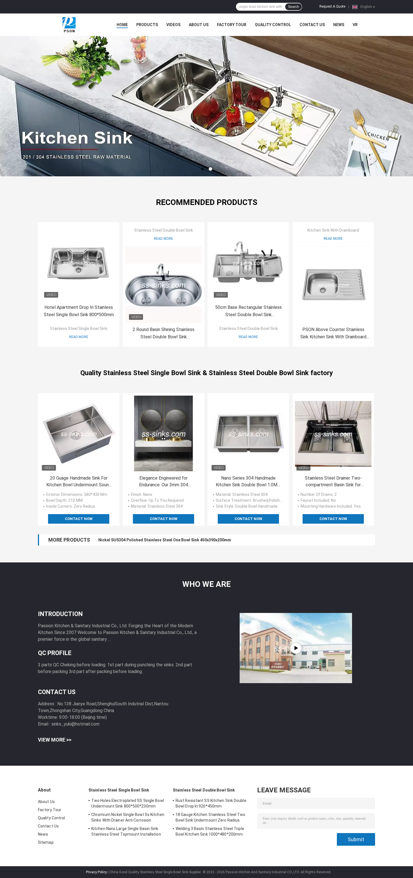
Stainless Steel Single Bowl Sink (78, 328)
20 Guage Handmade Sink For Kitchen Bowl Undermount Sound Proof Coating (78, 481)
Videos (173, 24)
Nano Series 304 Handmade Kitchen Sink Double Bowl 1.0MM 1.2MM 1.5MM (248, 481)
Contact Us (312, 24)
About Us (198, 24)
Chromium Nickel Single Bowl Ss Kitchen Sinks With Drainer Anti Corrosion (127, 817)
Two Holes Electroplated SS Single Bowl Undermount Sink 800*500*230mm (127, 803)
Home (122, 24)
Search (293, 7)
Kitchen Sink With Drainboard (333, 230)
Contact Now (78, 519)
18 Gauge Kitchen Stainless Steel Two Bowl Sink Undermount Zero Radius (211, 817)
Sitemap (46, 842)
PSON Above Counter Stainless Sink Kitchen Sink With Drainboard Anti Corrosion (333, 334)
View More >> (54, 740)
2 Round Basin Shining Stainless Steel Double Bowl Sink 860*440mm (163, 334)
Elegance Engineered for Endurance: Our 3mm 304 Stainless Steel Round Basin (163, 481)
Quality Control (273, 24)
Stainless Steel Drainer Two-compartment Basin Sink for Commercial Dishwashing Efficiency (333, 481)
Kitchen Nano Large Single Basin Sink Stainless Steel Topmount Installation (126, 831)
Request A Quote (332, 6)
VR (355, 24)
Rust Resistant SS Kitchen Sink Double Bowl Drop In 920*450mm (211, 803)
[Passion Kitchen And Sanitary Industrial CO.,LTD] (69, 24)
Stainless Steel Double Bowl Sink (163, 230)
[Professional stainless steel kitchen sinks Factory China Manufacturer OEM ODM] (296, 648)
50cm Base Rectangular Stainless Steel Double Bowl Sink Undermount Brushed (248, 311)
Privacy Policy (96, 872)
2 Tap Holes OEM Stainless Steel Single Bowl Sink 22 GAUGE (154, 540)
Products (147, 24)
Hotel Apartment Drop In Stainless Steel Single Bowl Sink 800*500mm (79, 311)
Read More (78, 337)
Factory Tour (231, 24)
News (338, 24)
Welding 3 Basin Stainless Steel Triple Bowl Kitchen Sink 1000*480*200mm (210, 831)
